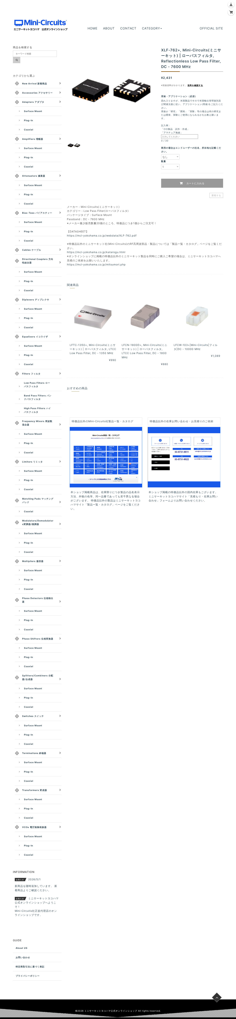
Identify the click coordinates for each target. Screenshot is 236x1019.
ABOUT (109, 28)
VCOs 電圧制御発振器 (34, 827)
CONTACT (128, 28)
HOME (93, 28)
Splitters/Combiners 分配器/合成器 (37, 677)
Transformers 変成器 (34, 790)
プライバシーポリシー (28, 975)
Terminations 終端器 (34, 753)
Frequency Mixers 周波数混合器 (37, 423)
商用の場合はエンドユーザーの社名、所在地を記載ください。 (191, 149)
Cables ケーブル (31, 249)
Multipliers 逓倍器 (33, 561)
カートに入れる (194, 183)
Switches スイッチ (33, 716)
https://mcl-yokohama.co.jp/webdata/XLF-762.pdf (102, 235)
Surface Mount (33, 111)
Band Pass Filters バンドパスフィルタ (37, 397)
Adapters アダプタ (33, 102)
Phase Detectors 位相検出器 (37, 600)
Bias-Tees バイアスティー (37, 212)
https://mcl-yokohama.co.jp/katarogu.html (96, 252)
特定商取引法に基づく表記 (30, 966)
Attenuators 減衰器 (33, 175)
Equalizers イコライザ (35, 336)
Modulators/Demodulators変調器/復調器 (37, 522)
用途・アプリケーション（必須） (180, 96)
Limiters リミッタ (32, 461)
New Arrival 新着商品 (34, 83)
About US (21, 948)
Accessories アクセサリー (37, 92)
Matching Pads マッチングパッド (37, 500)
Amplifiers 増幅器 (32, 139)
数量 (163, 161)
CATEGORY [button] (151, 28)
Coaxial (28, 129)
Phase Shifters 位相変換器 (37, 638)
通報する (216, 195)
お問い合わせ (23, 957)
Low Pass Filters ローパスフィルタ (37, 384)
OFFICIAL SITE (211, 28)
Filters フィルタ (31, 373)
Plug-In (28, 120)
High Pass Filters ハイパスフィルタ (37, 410)
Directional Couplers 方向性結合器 (37, 261)
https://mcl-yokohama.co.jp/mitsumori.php (96, 264)
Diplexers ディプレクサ (35, 299)
